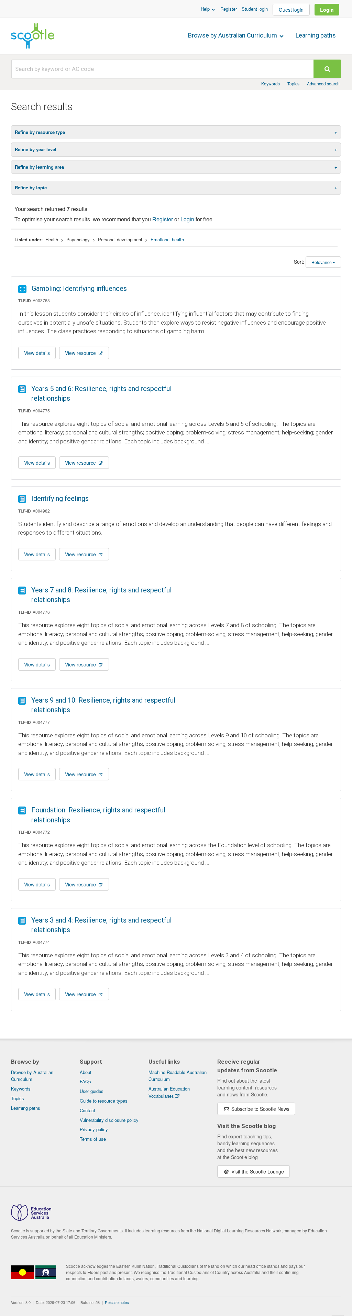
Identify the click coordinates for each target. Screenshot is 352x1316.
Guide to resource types (104, 1100)
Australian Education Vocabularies (169, 1092)
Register (228, 9)
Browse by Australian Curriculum (233, 35)
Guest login (291, 9)
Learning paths (316, 35)
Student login (255, 9)
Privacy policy (94, 1129)
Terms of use (93, 1139)
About (85, 1072)
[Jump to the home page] (32, 35)
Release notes (117, 1302)
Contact (87, 1110)
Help (206, 9)
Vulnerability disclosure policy (109, 1120)
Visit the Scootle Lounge (257, 1171)
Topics (293, 83)
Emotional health (167, 239)
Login (327, 9)
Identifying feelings (60, 498)
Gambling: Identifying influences (79, 288)
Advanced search (323, 83)
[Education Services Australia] (31, 1218)
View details (37, 352)
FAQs (85, 1081)
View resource (81, 352)
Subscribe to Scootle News (259, 1108)
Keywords (270, 83)
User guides (91, 1091)
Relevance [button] (321, 262)
